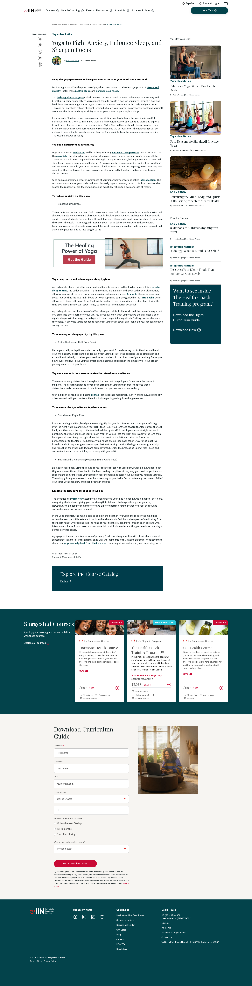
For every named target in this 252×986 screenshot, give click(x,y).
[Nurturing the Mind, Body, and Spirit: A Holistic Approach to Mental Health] (195, 173)
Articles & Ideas (141, 10)
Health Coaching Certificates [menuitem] (130, 915)
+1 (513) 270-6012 (183, 918)
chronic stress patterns (125, 152)
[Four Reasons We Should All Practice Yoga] (195, 118)
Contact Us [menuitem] (166, 937)
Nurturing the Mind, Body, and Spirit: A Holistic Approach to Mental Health (195, 199)
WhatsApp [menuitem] (166, 928)
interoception (148, 180)
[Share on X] (40, 52)
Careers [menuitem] (120, 939)
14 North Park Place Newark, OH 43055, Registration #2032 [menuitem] (190, 942)
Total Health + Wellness (78, 24)
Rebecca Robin (72, 61)
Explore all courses (35, 643)
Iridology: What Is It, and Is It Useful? (194, 251)
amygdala (61, 156)
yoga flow (77, 498)
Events (90, 10)
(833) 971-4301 (172, 915)
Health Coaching (70, 10)
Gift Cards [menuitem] (121, 930)
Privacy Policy (50, 961)
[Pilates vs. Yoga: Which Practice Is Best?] (195, 62)
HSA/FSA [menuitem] (121, 944)
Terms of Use (36, 961)
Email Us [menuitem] (165, 923)
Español (190, 3)
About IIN (120, 10)
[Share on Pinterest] (40, 64)
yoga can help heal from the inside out (85, 543)
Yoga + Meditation (97, 24)
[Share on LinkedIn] (40, 58)
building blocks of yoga (70, 97)
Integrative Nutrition (182, 246)
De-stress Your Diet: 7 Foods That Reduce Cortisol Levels (192, 272)
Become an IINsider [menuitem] (125, 925)
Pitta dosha (147, 297)
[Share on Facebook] (40, 45)
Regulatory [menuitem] (121, 949)
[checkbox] (91, 829)
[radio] (91, 823)
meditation (79, 152)
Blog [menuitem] (118, 934)
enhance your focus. (107, 91)
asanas (95, 394)
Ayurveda (132, 294)
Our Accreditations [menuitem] (125, 920)
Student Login (211, 3)
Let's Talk (207, 10)
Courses (50, 10)
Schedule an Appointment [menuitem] (173, 932)
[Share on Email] (40, 39)
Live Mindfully (178, 191)
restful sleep (82, 91)
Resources (102, 10)
